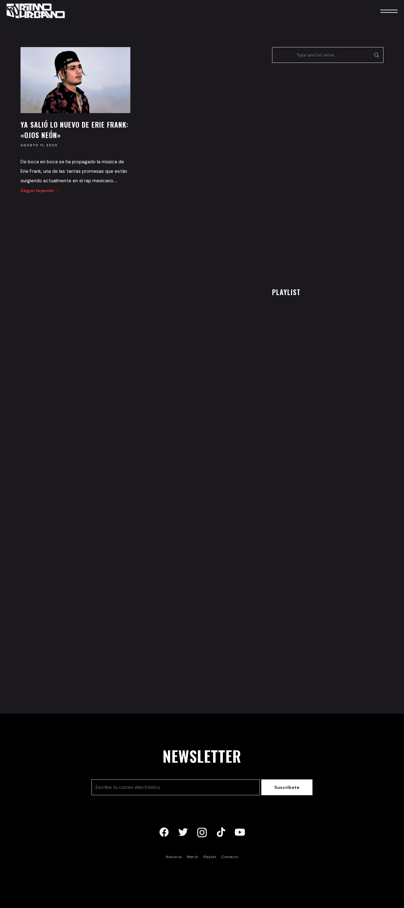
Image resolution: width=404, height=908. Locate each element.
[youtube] (239, 832)
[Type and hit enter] (376, 55)
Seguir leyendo (37, 190)
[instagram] (202, 832)
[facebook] (164, 832)
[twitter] (183, 832)
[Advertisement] (319, 173)
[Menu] (380, 11)
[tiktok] (220, 832)
